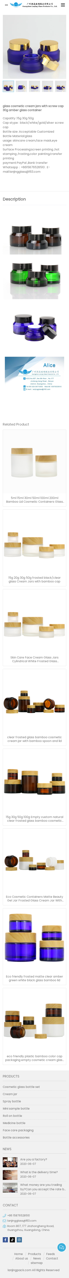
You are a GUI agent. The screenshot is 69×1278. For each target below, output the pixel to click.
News (37, 1258)
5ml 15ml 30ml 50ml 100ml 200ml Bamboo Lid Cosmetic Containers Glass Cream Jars (34, 500)
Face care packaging (18, 1130)
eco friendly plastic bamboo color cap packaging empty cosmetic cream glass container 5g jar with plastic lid (34, 1058)
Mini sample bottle (16, 1108)
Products (34, 1254)
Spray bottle (12, 1101)
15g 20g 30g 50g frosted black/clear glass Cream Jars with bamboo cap (34, 579)
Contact (52, 1258)
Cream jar (10, 1094)
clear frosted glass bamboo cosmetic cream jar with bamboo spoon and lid (34, 739)
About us (21, 1258)
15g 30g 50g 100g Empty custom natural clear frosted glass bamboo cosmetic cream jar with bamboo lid (34, 819)
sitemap (37, 1263)
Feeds (50, 1254)
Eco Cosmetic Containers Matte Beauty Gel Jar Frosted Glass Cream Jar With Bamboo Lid (34, 898)
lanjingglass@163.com (21, 1221)
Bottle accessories (16, 1137)
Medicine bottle (14, 1123)
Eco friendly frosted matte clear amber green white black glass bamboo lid (34, 978)
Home (18, 1254)
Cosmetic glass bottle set (21, 1087)
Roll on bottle (12, 1116)
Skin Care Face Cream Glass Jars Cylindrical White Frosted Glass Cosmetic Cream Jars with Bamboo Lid (34, 659)
